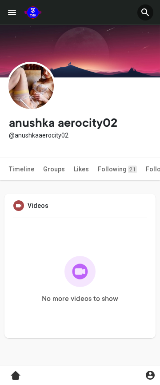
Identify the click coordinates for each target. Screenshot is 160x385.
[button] (145, 12)
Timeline (21, 169)
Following (117, 169)
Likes (81, 169)
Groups (54, 169)
